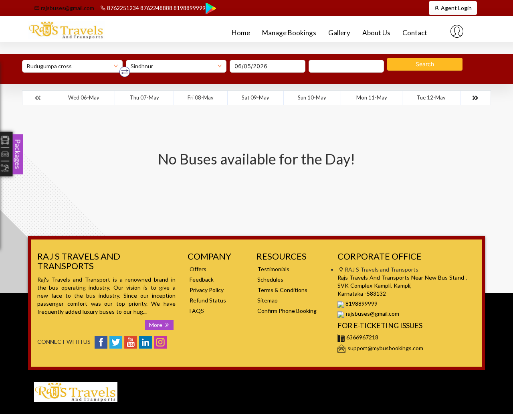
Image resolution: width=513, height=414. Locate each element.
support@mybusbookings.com (385, 348)
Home (241, 32)
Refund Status (208, 300)
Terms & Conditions (282, 289)
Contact (414, 32)
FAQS (197, 310)
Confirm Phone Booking (287, 310)
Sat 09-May (255, 97)
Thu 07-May (144, 97)
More (156, 324)
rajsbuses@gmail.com (67, 7)
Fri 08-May (201, 97)
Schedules (270, 279)
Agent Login (456, 7)
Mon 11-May (371, 97)
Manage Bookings (289, 32)
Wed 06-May (83, 97)
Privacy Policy (207, 289)
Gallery (339, 32)
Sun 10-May (312, 97)
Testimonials (273, 269)
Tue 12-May (431, 97)
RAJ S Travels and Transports (390, 381)
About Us (376, 32)
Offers (198, 269)
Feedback (202, 279)
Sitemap (267, 300)
